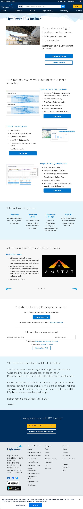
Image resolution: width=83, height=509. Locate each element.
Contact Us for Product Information (41, 426)
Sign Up (77, 6)
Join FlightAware (6, 1)
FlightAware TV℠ (33, 482)
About (47, 449)
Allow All (35, 505)
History (47, 455)
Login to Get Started (59, 56)
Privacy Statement (40, 501)
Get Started (57, 116)
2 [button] (42, 289)
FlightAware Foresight (35, 455)
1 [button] (39, 289)
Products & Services (34, 446)
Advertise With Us (50, 459)
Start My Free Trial (59, 63)
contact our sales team (56, 322)
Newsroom (48, 462)
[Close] (80, 499)
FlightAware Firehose (34, 452)
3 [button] (45, 289)
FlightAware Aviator (34, 465)
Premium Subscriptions (32, 469)
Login (13, 1)
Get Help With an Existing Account (41, 431)
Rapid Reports (32, 459)
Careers (47, 452)
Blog (46, 465)
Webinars (48, 468)
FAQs (64, 470)
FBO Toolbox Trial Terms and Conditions (46, 341)
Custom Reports (33, 462)
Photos (65, 449)
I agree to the (43, 341)
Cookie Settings (21, 505)
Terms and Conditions (46, 344)
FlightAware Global (33, 473)
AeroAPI (30, 449)
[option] (41, 267)
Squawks (65, 452)
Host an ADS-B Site (69, 459)
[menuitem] (4, 11)
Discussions (66, 455)
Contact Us (66, 467)
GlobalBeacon (32, 485)
